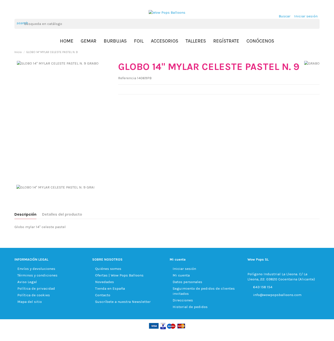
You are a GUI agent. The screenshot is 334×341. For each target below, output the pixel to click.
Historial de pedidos (190, 307)
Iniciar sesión (184, 268)
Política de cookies (33, 295)
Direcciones (183, 300)
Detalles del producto (62, 214)
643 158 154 (262, 287)
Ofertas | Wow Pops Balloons (119, 275)
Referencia (127, 78)
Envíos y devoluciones (36, 268)
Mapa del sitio (29, 301)
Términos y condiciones (37, 275)
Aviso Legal (27, 282)
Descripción (25, 214)
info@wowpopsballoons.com (277, 295)
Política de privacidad (36, 288)
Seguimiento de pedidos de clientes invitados (204, 291)
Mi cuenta (181, 275)
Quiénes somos (108, 268)
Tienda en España (110, 288)
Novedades (104, 282)
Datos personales (187, 282)
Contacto (102, 295)
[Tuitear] (126, 100)
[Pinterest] (132, 100)
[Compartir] (120, 100)
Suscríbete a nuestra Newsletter (123, 301)
